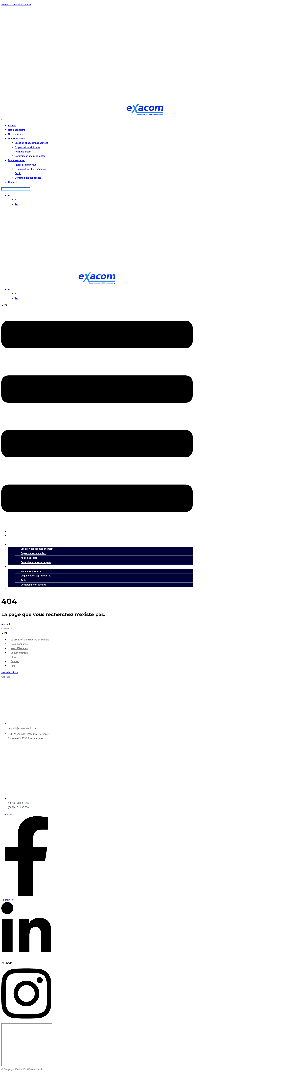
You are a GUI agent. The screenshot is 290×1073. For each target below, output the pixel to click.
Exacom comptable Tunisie (16, 4)
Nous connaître (16, 130)
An (16, 204)
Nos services (15, 134)
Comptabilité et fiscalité (28, 177)
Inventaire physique (25, 164)
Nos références (16, 138)
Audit (18, 173)
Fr (9, 195)
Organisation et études (27, 147)
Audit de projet (23, 151)
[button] (97, 415)
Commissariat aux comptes (30, 156)
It (15, 199)
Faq (13, 665)
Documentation (16, 160)
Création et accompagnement (31, 143)
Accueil (12, 125)
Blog (13, 657)
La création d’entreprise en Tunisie (30, 639)
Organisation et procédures (30, 169)
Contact (12, 182)
